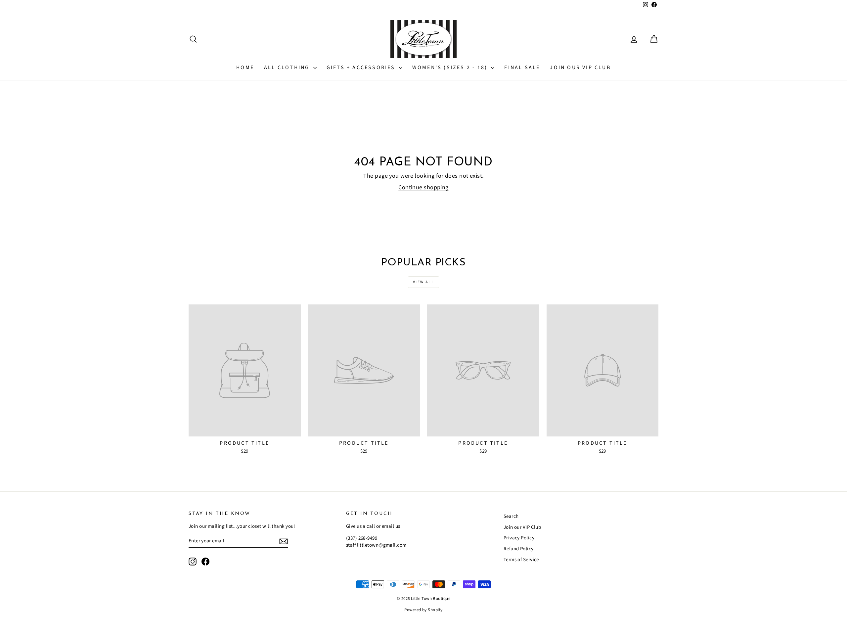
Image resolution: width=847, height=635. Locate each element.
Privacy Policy (519, 537)
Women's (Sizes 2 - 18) (451, 67)
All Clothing (288, 67)
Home (245, 67)
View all (423, 282)
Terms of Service (521, 559)
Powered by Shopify (423, 610)
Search (511, 516)
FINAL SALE (522, 67)
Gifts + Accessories (362, 67)
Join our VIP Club (580, 67)
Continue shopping (423, 187)
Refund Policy (519, 548)
